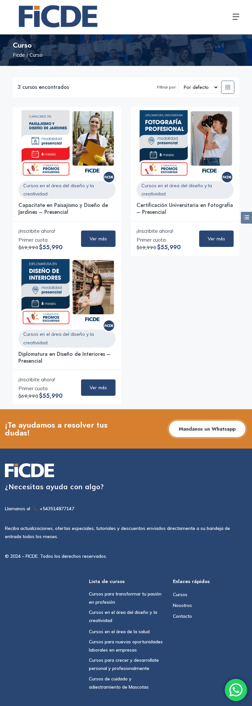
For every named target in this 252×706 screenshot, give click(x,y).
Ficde (19, 55)
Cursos (180, 594)
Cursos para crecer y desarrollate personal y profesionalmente (124, 664)
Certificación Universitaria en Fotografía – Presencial (184, 208)
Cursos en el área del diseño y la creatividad (58, 190)
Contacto (182, 616)
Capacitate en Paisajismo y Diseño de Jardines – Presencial (63, 208)
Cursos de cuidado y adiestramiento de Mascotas (119, 683)
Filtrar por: (167, 87)
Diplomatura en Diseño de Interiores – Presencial (64, 357)
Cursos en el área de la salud (119, 632)
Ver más (98, 238)
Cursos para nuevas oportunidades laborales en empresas (126, 646)
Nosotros (182, 605)
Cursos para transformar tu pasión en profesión (125, 598)
